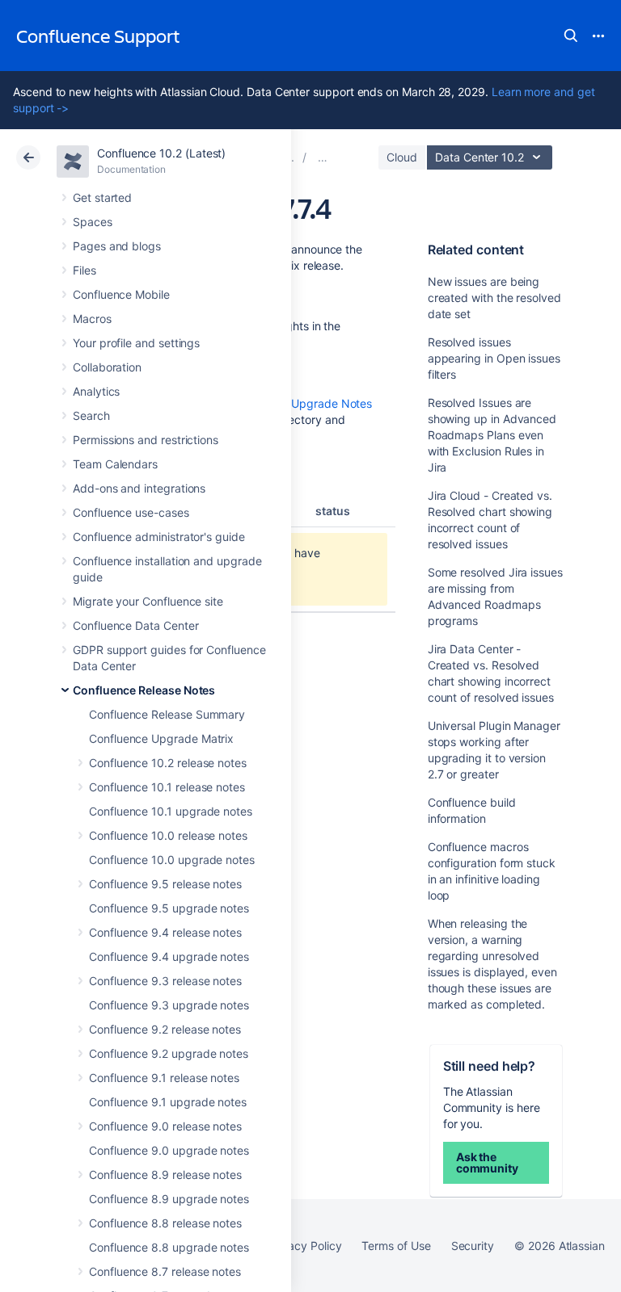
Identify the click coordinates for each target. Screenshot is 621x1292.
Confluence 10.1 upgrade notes (170, 811)
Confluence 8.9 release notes (165, 1174)
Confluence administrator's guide (159, 536)
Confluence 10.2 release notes (168, 763)
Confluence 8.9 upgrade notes (169, 1199)
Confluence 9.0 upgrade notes (169, 1150)
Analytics (96, 391)
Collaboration (107, 367)
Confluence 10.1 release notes (167, 787)
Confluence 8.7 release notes (165, 1271)
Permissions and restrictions (145, 440)
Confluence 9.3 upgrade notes (169, 1005)
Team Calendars (115, 464)
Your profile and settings (136, 343)
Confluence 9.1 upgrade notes (168, 1102)
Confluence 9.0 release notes (165, 1126)
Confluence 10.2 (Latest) (161, 153)
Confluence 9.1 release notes (164, 1077)
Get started (102, 197)
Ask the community (487, 1162)
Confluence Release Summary (167, 714)
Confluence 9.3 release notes (165, 981)
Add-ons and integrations (139, 488)
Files (84, 270)
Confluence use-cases (131, 512)
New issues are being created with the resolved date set (494, 298)
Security (472, 1245)
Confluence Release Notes (144, 690)
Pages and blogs (117, 246)
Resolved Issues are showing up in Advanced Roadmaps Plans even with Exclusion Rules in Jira (492, 435)
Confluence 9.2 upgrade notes (168, 1053)
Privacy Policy (304, 1245)
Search (571, 35)
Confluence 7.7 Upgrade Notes (291, 403)
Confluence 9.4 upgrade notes (169, 956)
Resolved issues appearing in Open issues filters (494, 358)
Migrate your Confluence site (148, 601)
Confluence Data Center (135, 625)
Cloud (402, 157)
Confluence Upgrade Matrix (161, 738)
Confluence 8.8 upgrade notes (169, 1247)
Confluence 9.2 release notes (165, 1029)
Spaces (92, 222)
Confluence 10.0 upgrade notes (172, 859)
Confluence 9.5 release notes (165, 884)
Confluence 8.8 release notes (165, 1223)
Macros (92, 318)
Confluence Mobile (121, 294)
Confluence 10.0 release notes (168, 835)
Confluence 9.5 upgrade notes (169, 908)
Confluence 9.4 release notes (165, 932)
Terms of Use (395, 1245)
